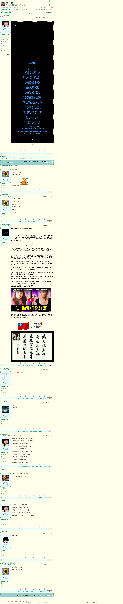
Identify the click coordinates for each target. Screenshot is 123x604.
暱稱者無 (4, 41)
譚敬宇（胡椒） (6, 39)
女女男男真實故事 (8, 12)
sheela (21, 4)
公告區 (38, 9)
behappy (4, 43)
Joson (4, 46)
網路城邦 (52, 1)
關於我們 (8, 601)
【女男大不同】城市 (16, 7)
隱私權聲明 (27, 601)
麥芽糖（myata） (12, 196)
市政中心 (49, 9)
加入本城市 (8, 5)
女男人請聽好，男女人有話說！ (26, 158)
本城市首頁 (5, 9)
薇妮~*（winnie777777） (14, 225)
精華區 (16, 9)
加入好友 (7, 31)
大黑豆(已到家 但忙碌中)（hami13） (16, 435)
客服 (30, 601)
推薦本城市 (13, 5)
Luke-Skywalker (6, 554)
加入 (90, 602)
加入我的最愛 (17, 5)
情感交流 (7, 7)
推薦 (50, 17)
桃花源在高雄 (5, 38)
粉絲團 (28, 602)
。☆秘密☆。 (5, 414)
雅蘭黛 (5, 381)
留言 (3, 31)
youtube (30, 245)
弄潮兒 (4, 52)
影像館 (27, 9)
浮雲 (18, 4)
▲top (53, 598)
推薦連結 (32, 9)
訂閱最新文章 (23, 5)
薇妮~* (5, 28)
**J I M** (9, 4)
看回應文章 (30, 13)
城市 (4, 7)
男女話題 (11, 7)
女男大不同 (9, 3)
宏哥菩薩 (4, 388)
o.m (16, 4)
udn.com (52, 600)
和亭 (24, 4)
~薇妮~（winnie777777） (14, 564)
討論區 (11, 9)
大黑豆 (4, 45)
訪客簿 (43, 9)
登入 (88, 602)
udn (1, 7)
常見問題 (12, 601)
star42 (4, 50)
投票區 (21, 9)
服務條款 (17, 601)
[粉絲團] (26, 602)
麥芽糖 (4, 185)
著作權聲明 (22, 601)
